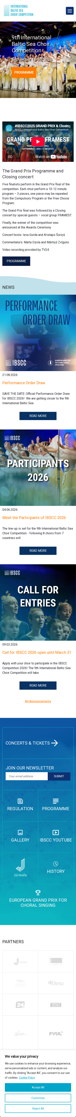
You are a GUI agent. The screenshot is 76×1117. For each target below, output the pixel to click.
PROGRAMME (24, 72)
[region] (38, 1083)
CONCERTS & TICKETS (28, 743)
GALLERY (20, 840)
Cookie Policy (27, 1077)
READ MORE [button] (38, 416)
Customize (38, 1098)
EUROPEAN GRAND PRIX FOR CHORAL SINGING (38, 903)
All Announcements (38, 701)
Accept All (38, 1087)
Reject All (38, 1108)
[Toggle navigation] (70, 10)
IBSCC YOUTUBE (56, 840)
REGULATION (20, 808)
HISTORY (56, 871)
